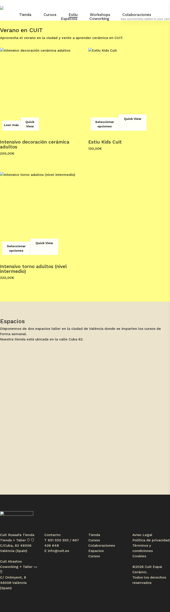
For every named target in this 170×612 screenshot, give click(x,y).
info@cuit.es (58, 551)
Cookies (139, 556)
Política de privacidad (151, 540)
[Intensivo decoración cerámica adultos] (40, 88)
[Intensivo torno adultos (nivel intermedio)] (40, 213)
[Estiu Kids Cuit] (129, 88)
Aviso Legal (142, 535)
